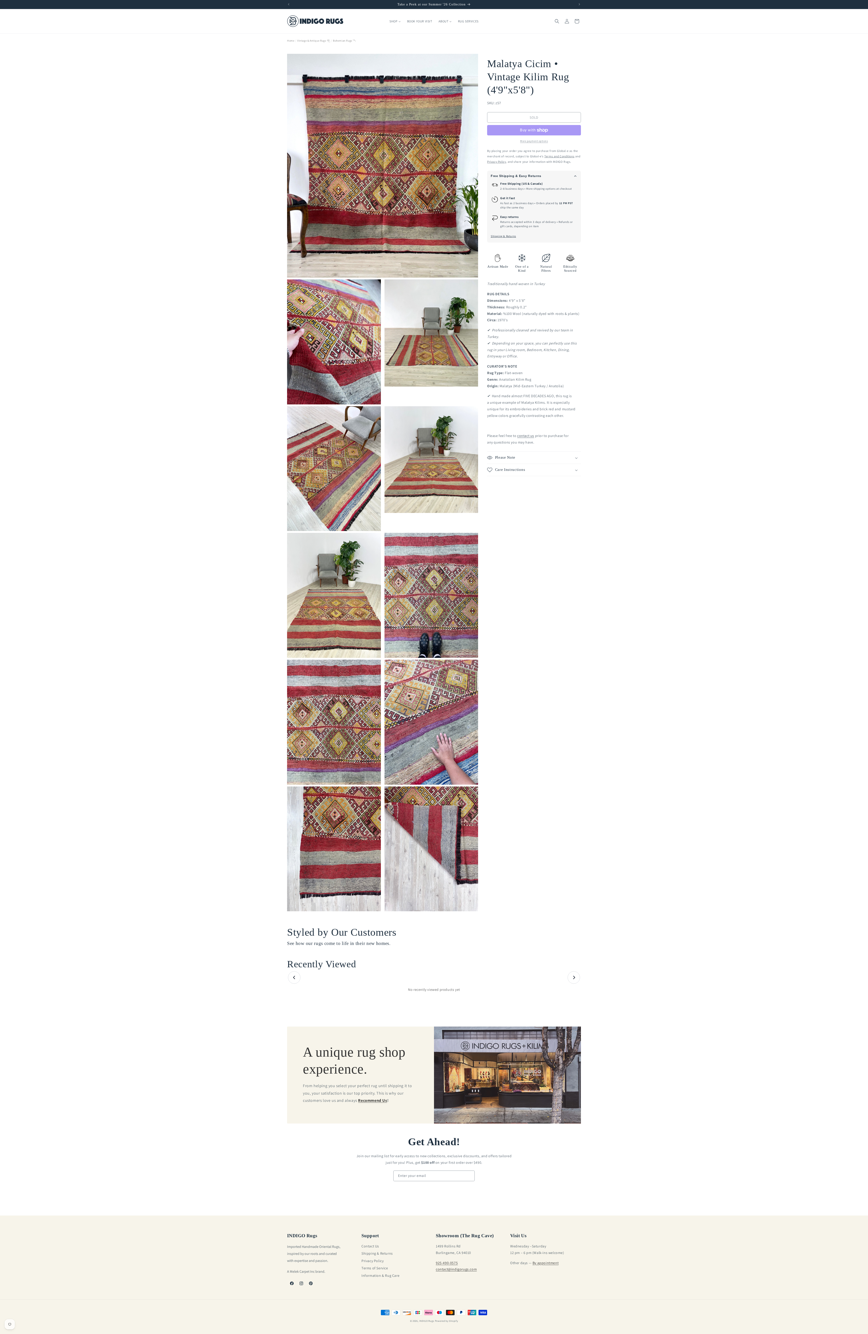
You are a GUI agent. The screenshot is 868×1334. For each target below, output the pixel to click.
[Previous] (294, 977)
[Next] (574, 977)
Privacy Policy (372, 1260)
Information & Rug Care (380, 1275)
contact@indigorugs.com (456, 1269)
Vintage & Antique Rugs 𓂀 (313, 40)
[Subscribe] (469, 1176)
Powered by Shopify (446, 1320)
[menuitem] (395, 21)
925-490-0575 (447, 1262)
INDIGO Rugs (426, 1320)
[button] (557, 21)
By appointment (546, 1262)
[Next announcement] (579, 4)
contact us (525, 436)
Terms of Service (374, 1268)
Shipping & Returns (503, 236)
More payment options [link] (534, 141)
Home (290, 40)
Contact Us (370, 1246)
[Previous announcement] (289, 4)
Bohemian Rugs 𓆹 (344, 40)
